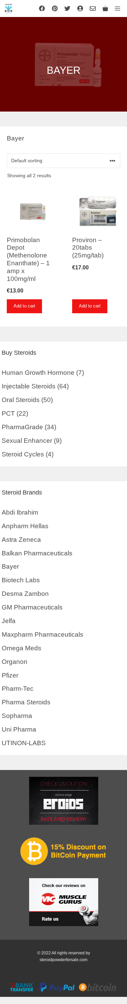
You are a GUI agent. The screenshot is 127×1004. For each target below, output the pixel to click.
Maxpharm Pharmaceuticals (42, 634)
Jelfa (9, 620)
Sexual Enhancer (27, 440)
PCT (8, 413)
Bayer (10, 566)
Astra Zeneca (21, 539)
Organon (14, 661)
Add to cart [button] (24, 305)
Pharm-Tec (18, 688)
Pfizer (10, 675)
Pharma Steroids (26, 702)
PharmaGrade (22, 427)
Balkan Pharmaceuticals (37, 553)
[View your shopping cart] (105, 8)
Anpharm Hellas (25, 526)
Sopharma (17, 715)
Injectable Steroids (29, 386)
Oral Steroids (21, 399)
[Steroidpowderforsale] (8, 8)
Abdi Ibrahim (20, 512)
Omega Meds (21, 648)
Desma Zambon (25, 593)
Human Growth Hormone (38, 372)
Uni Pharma (19, 729)
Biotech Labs (21, 580)
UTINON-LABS (24, 743)
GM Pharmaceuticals (32, 607)
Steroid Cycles (23, 454)
